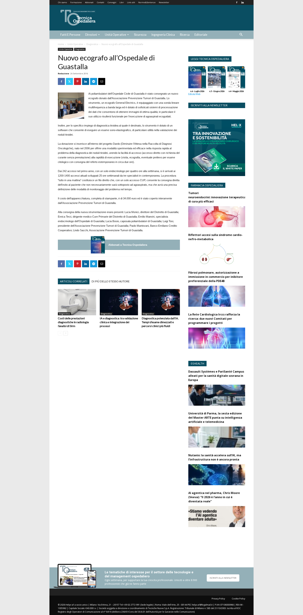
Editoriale (200, 34)
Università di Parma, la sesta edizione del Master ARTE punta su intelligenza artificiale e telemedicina (215, 417)
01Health (197, 363)
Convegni (111, 2)
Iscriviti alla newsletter (209, 105)
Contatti (100, 2)
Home (61, 44)
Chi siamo (62, 2)
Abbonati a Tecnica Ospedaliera (127, 244)
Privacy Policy (218, 598)
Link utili (131, 2)
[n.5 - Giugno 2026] (216, 78)
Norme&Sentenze (147, 2)
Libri (122, 2)
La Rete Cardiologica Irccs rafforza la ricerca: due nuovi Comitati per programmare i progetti (214, 318)
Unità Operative (115, 34)
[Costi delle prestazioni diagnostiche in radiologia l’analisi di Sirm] (77, 302)
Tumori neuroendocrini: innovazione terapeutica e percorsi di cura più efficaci (224, 197)
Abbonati (89, 2)
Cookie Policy (238, 598)
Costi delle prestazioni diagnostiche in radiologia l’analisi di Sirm (73, 322)
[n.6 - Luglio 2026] (98, 244)
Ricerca (185, 34)
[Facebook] (236, 2)
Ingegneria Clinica (163, 34)
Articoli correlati (73, 281)
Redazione (63, 73)
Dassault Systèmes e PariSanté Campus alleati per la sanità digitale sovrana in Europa (216, 376)
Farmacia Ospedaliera (207, 185)
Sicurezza (140, 34)
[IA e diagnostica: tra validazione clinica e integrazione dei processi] (119, 302)
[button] (241, 35)
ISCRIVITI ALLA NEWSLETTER (223, 577)
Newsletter (164, 2)
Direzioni (91, 34)
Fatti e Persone (70, 34)
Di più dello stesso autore (111, 281)
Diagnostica (92, 44)
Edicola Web (194, 94)
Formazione (76, 2)
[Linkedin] (242, 2)
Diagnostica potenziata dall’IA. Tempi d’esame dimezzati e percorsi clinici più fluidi (160, 322)
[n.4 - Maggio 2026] (236, 78)
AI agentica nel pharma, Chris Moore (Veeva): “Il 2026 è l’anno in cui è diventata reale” (214, 497)
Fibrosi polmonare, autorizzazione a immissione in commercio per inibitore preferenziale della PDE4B (215, 277)
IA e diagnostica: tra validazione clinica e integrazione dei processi (119, 322)
